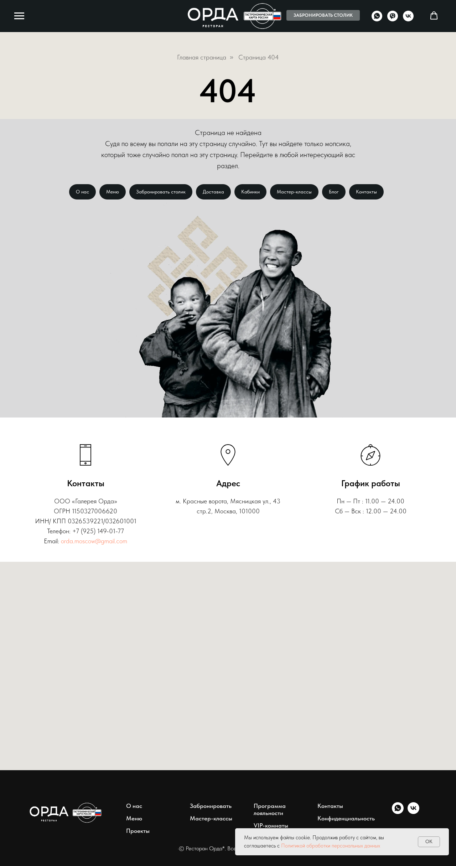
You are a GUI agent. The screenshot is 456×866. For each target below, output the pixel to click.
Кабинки (250, 192)
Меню (112, 192)
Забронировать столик (161, 192)
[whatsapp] (377, 19)
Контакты (366, 192)
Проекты (138, 830)
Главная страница (201, 57)
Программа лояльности (270, 809)
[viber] (392, 19)
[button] (434, 15)
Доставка (213, 192)
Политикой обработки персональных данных (330, 845)
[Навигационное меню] (19, 16)
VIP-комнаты (271, 825)
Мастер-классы (294, 192)
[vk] (408, 19)
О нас (82, 192)
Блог (334, 192)
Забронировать (211, 805)
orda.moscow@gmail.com (94, 541)
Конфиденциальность (346, 818)
